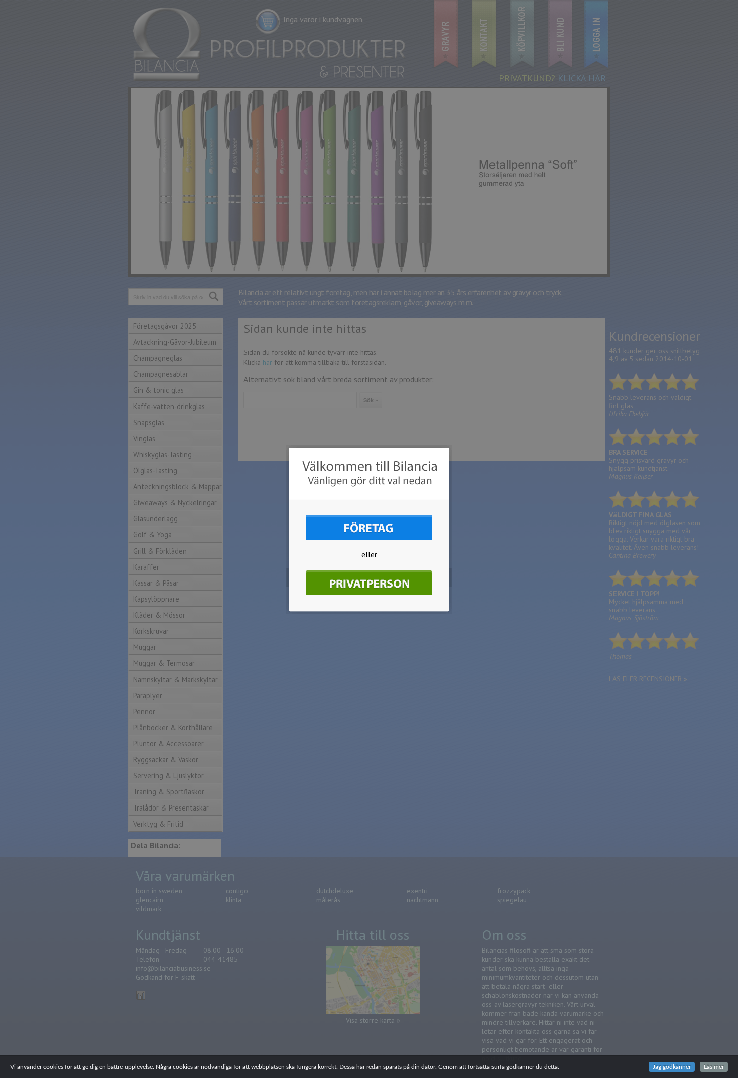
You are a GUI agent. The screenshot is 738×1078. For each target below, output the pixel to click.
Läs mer (714, 1067)
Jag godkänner (672, 1067)
